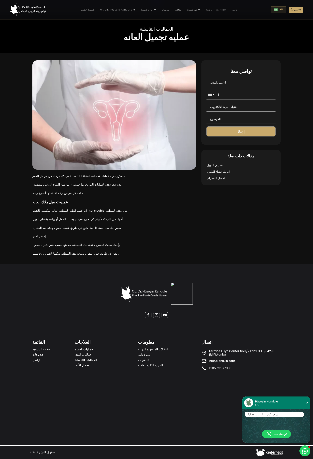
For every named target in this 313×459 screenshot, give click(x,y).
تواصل (234, 9)
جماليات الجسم (84, 349)
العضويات (143, 360)
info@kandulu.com (222, 361)
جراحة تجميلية (147, 9)
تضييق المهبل (215, 165)
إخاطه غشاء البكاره (218, 172)
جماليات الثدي (83, 354)
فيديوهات (165, 9)
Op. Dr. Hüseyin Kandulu (116, 9)
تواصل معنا (280, 434)
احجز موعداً (296, 9)
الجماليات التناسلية (86, 360)
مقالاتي (178, 9)
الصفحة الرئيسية (87, 9)
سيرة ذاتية (144, 354)
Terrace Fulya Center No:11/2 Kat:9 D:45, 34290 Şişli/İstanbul (241, 353)
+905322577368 (220, 368)
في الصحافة (192, 9)
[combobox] (211, 94)
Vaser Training (216, 9)
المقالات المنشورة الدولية (153, 349)
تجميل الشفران (216, 178)
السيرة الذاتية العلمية (150, 365)
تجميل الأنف (82, 365)
